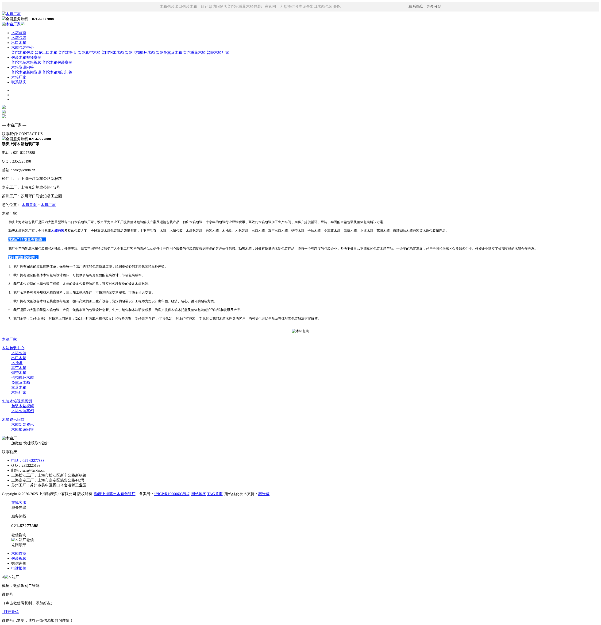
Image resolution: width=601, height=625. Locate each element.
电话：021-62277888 (27, 460)
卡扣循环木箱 (22, 378)
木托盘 (17, 363)
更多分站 (433, 6)
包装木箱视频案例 (26, 57)
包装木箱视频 (22, 406)
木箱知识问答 (22, 429)
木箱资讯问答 (22, 67)
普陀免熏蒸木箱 (169, 52)
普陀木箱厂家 (218, 52)
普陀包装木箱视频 (26, 62)
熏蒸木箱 (18, 387)
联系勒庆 (416, 6)
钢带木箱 (18, 373)
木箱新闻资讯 (22, 425)
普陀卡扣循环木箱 (140, 52)
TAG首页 (215, 494)
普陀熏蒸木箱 (194, 52)
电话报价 (18, 568)
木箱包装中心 (22, 48)
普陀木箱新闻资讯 (26, 72)
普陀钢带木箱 (112, 52)
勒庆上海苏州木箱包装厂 (114, 494)
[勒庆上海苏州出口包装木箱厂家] (11, 14)
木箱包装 (18, 38)
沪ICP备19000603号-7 (171, 494)
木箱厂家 (18, 77)
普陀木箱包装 (22, 52)
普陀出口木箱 (46, 52)
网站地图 (198, 494)
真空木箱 (18, 368)
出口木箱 (18, 43)
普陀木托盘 (67, 52)
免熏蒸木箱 (20, 382)
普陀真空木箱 (89, 52)
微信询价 (18, 563)
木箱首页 (18, 33)
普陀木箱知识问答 (57, 72)
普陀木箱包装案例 (57, 62)
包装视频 (18, 558)
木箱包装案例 (22, 411)
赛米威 (264, 494)
